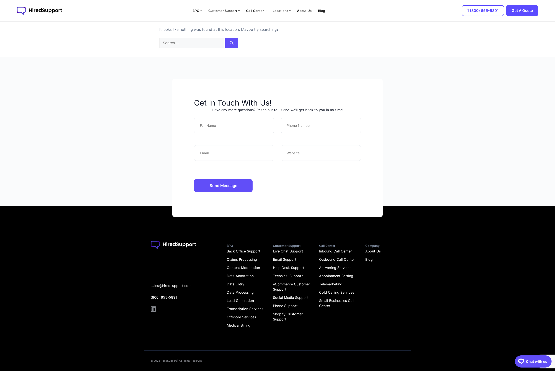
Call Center (255, 11)
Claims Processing (242, 259)
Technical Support (288, 276)
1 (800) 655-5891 (483, 10)
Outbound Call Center (337, 259)
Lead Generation (240, 300)
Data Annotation (240, 276)
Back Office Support (243, 251)
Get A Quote (522, 10)
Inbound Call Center (335, 251)
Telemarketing (330, 284)
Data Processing (240, 292)
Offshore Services (241, 317)
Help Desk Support (288, 267)
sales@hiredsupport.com (171, 285)
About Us (304, 11)
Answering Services (335, 267)
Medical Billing (238, 325)
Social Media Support (291, 297)
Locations (280, 11)
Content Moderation (243, 267)
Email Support (284, 259)
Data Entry (235, 284)
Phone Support (285, 306)
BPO (196, 11)
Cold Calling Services (336, 292)
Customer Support (222, 11)
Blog (321, 11)
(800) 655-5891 (164, 297)
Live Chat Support (288, 251)
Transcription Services (245, 309)
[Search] (231, 43)
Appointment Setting (336, 276)
